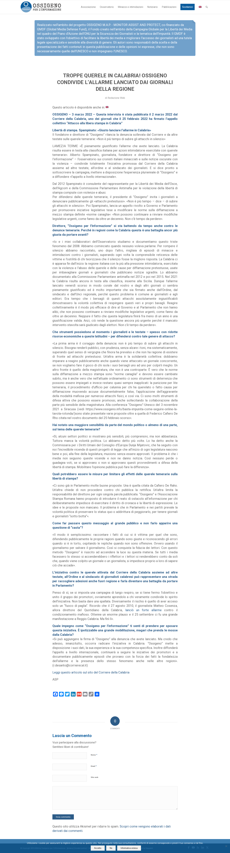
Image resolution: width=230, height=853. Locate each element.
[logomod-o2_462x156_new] (40, 7)
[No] (226, 846)
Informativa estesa (129, 848)
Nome (94, 755)
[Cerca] (207, 7)
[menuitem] (88, 7)
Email (94, 766)
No (111, 848)
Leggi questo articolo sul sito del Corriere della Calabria (90, 672)
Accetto (97, 848)
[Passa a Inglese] (200, 7)
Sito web (94, 777)
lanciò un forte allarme (143, 610)
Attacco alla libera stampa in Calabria (94, 123)
